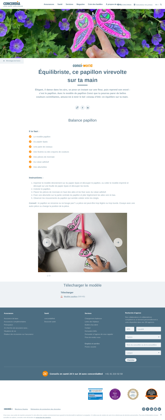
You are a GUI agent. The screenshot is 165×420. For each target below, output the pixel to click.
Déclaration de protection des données (46, 409)
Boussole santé (50, 322)
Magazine (81, 4)
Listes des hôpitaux (92, 322)
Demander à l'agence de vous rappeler (99, 334)
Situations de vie (10, 331)
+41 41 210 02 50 (114, 374)
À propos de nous (113, 4)
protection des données (43, 417)
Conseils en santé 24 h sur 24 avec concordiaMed (76, 374)
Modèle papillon (70, 297)
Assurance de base (11, 318)
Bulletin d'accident (91, 325)
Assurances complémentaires (15, 322)
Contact (87, 328)
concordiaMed (49, 318)
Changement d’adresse (93, 318)
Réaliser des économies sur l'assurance (18, 334)
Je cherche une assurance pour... (16, 328)
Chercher (130, 360)
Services (69, 4)
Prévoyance (8, 325)
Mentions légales (21, 409)
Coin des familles (95, 4)
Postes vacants (90, 347)
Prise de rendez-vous (92, 337)
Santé (59, 4)
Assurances (49, 4)
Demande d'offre (91, 331)
